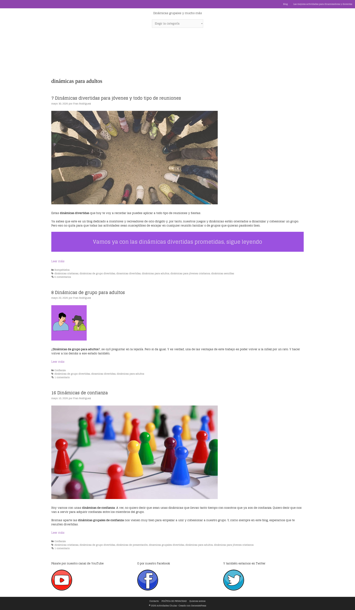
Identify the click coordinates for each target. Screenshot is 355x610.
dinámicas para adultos (155, 273)
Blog (285, 4)
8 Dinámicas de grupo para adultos (88, 292)
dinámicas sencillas (222, 273)
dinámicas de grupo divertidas (97, 273)
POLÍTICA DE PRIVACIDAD (174, 601)
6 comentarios (62, 277)
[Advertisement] (177, 51)
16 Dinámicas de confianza (79, 393)
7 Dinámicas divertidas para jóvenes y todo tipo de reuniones (116, 98)
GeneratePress (198, 606)
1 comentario (62, 377)
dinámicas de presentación (132, 545)
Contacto (154, 601)
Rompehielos (62, 270)
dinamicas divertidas (128, 273)
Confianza (60, 370)
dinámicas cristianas (66, 273)
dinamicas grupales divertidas (166, 545)
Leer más (57, 261)
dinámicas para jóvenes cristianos (190, 273)
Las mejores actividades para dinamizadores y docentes (322, 4)
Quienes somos (197, 601)
